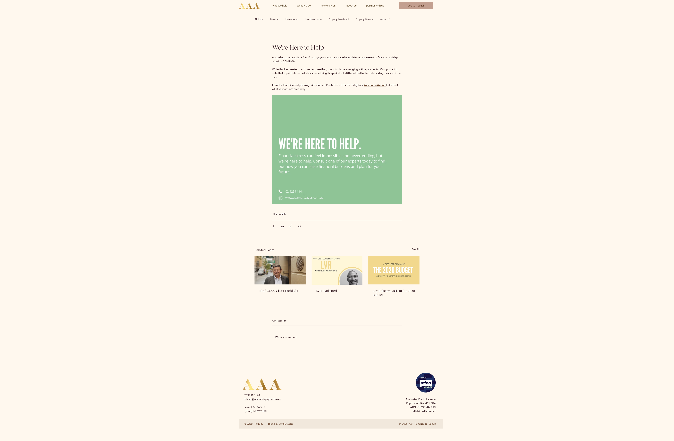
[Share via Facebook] (273, 226)
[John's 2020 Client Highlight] (280, 270)
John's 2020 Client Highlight (278, 291)
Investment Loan (313, 19)
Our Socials (279, 214)
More (383, 19)
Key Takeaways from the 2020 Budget (394, 293)
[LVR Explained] (337, 270)
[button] (351, 5)
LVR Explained (326, 291)
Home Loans (291, 19)
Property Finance (364, 19)
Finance (274, 19)
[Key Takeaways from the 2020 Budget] (393, 270)
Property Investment (339, 19)
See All (415, 249)
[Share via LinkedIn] (282, 226)
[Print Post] (299, 226)
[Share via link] (291, 226)
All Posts (259, 19)
